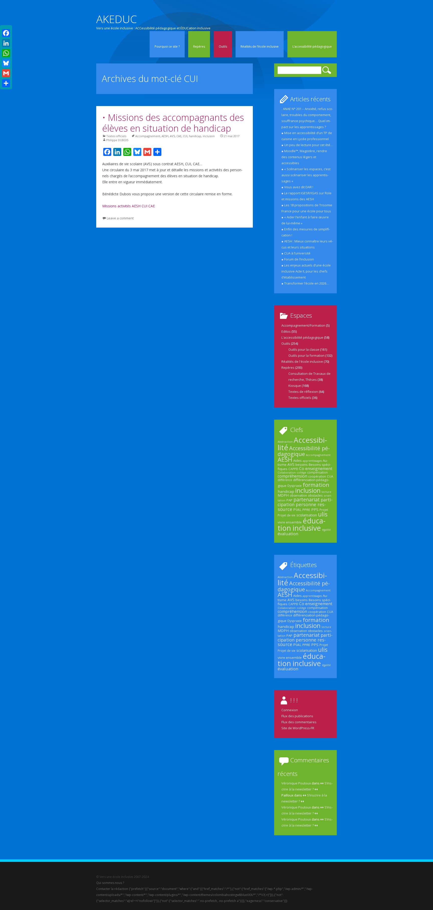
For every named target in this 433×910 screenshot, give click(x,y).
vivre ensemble (290, 522)
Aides (297, 460)
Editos (286, 331)
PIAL (297, 509)
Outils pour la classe (303, 349)
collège (301, 472)
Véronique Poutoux (296, 783)
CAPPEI (293, 469)
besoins (301, 464)
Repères (199, 46)
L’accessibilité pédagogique (312, 46)
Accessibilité (302, 443)
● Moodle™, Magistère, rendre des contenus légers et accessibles (304, 157)
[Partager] (6, 83)
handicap (195, 136)
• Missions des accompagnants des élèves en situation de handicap (173, 122)
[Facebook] (6, 33)
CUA (330, 476)
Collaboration (287, 472)
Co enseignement (315, 468)
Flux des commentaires (298, 722)
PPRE (306, 509)
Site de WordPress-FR (297, 728)
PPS (314, 509)
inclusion (209, 136)
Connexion (289, 710)
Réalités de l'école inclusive (302, 361)
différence (285, 480)
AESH (165, 136)
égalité (326, 529)
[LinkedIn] (6, 43)
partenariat (306, 499)
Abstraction (285, 441)
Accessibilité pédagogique (304, 451)
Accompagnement (147, 136)
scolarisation (306, 515)
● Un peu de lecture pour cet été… (307, 145)
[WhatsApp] (6, 53)
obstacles (315, 495)
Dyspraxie (294, 486)
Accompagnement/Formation (303, 325)
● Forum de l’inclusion (297, 259)
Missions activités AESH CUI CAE (128, 206)
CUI (185, 136)
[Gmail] (6, 73)
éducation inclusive (302, 524)
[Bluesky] (6, 63)
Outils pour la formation (306, 355)
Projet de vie (286, 515)
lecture (326, 492)
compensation (317, 472)
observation (298, 495)
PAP (289, 500)
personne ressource (302, 506)
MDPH (283, 495)
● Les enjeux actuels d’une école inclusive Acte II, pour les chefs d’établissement (306, 271)
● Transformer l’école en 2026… (305, 283)
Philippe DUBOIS (117, 140)
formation (316, 484)
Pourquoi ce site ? (167, 46)
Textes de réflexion (303, 391)
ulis (323, 514)
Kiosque (294, 385)
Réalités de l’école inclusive (260, 46)
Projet (323, 510)
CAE (178, 136)
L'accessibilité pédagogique (302, 337)
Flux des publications (297, 716)
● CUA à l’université (295, 253)
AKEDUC (116, 19)
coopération (317, 476)
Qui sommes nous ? (110, 883)
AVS (172, 136)
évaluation (288, 533)
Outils (223, 46)
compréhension (292, 476)
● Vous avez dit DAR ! (297, 187)
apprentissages (312, 461)
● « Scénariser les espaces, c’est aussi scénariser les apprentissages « (306, 175)
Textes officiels (116, 136)
